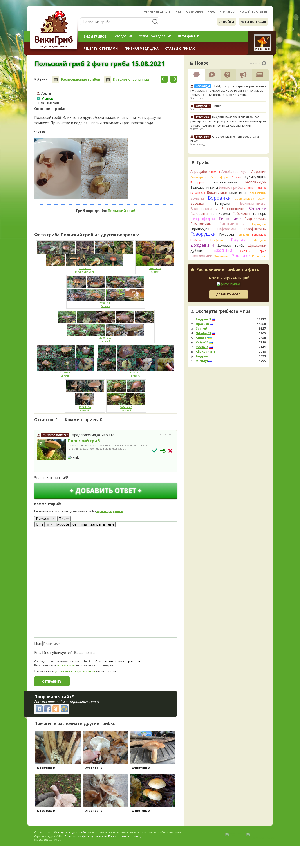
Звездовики (201, 255)
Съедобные (123, 36)
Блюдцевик (197, 193)
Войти (228, 22)
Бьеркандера (244, 199)
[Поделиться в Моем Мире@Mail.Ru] (64, 708)
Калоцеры (259, 256)
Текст (64, 518)
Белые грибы (231, 187)
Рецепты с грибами (100, 48)
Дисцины (260, 240)
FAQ (212, 11)
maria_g (202, 347)
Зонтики (241, 256)
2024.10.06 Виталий (126, 409)
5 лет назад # (166, 434)
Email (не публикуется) (53, 652)
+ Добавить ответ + (106, 490)
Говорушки (203, 234)
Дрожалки (257, 245)
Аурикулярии (255, 177)
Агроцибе (198, 171)
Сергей (201, 328)
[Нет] (170, 451)
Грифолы (216, 240)
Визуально (45, 518)
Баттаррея (197, 182)
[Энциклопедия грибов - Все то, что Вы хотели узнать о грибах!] (54, 30)
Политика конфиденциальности (86, 836)
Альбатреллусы (235, 171)
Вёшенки (257, 208)
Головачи (226, 234)
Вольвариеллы (204, 208)
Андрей (202, 356)
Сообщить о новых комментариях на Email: (62, 661)
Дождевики (202, 245)
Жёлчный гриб (253, 251)
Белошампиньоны (204, 187)
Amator (202, 337)
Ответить (46, 467)
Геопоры (259, 214)
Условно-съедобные (155, 36)
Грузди (238, 239)
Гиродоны (259, 224)
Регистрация (255, 22)
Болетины (237, 192)
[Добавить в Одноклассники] (55, 708)
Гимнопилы (200, 223)
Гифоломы (226, 228)
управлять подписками (74, 671)
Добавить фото (228, 294)
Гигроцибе (230, 218)
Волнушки (222, 203)
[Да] (155, 451)
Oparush (202, 323)
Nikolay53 (203, 333)
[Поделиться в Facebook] (47, 708)
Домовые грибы (231, 245)
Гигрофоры (202, 218)
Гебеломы (241, 213)
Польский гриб (121, 210)
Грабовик (196, 240)
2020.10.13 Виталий (105, 305)
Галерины (199, 213)
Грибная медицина (141, 48)
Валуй (262, 199)
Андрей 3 (203, 319)
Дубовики (198, 251)
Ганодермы (220, 213)
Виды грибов (95, 36)
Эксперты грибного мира (223, 311)
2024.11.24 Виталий (85, 409)
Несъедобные (188, 36)
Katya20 (202, 342)
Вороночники (232, 208)
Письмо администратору (124, 836)
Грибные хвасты (158, 11)
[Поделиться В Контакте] (39, 708)
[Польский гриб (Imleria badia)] (51, 450)
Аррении (258, 171)
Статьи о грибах (180, 48)
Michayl (202, 360)
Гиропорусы (199, 229)
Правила (228, 11)
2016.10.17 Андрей (155, 270)
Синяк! (217, 106)
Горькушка (259, 235)
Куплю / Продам (190, 11)
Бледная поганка (255, 188)
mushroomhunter (55, 435)
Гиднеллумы (255, 218)
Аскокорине (198, 177)
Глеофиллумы (255, 228)
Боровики (219, 198)
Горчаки (243, 235)
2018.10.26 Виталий (105, 339)
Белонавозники (224, 182)
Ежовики (222, 250)
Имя (38, 643)
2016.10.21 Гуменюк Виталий (85, 270)
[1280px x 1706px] (57, 169)
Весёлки (197, 203)
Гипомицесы (231, 223)
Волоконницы (253, 203)
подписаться (65, 665)
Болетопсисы (257, 193)
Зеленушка (222, 256)
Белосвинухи (255, 182)
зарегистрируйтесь (109, 511)
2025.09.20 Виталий (65, 374)
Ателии (236, 177)
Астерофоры (219, 177)
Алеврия (214, 172)
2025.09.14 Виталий (136, 374)
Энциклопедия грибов (72, 832)
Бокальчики (217, 192)
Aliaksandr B (205, 351)
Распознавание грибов (80, 79)
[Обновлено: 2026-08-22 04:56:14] (264, 63)
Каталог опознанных (131, 79)
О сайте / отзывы (255, 11)
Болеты (197, 198)
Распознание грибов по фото (228, 270)
